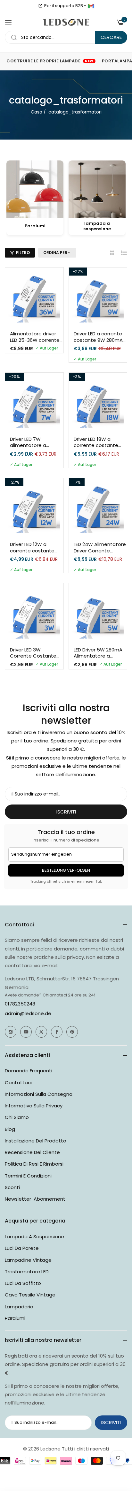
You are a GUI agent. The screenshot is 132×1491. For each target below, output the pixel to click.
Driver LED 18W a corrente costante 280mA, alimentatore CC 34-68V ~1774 (99, 442)
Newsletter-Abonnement (35, 1199)
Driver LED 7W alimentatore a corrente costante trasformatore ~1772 (34, 442)
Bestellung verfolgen (66, 870)
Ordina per (55, 252)
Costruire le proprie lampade (50, 61)
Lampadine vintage (28, 1260)
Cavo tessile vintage (30, 1294)
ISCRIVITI (66, 811)
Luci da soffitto (23, 1283)
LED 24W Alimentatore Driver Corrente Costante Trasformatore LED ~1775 (100, 547)
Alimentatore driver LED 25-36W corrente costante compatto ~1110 (35, 337)
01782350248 (20, 1003)
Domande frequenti (28, 1070)
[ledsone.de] (66, 22)
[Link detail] (10, 1032)
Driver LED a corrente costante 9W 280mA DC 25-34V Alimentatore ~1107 (98, 337)
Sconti (12, 1187)
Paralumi (15, 1318)
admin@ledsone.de (28, 1013)
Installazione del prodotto (35, 1140)
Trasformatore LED (27, 1271)
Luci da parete (22, 1248)
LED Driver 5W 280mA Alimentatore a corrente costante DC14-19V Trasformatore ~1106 (98, 653)
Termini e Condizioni (28, 1175)
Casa (36, 112)
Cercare (111, 37)
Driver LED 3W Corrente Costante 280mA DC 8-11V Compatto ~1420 (33, 653)
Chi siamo (17, 1117)
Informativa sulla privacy (33, 1105)
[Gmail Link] (91, 6)
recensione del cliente (32, 1152)
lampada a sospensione (34, 1236)
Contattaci (18, 1082)
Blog (10, 1129)
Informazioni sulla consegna (38, 1094)
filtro (23, 252)
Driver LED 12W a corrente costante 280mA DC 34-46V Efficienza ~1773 (32, 547)
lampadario (19, 1306)
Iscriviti (111, 1422)
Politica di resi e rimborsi (34, 1163)
